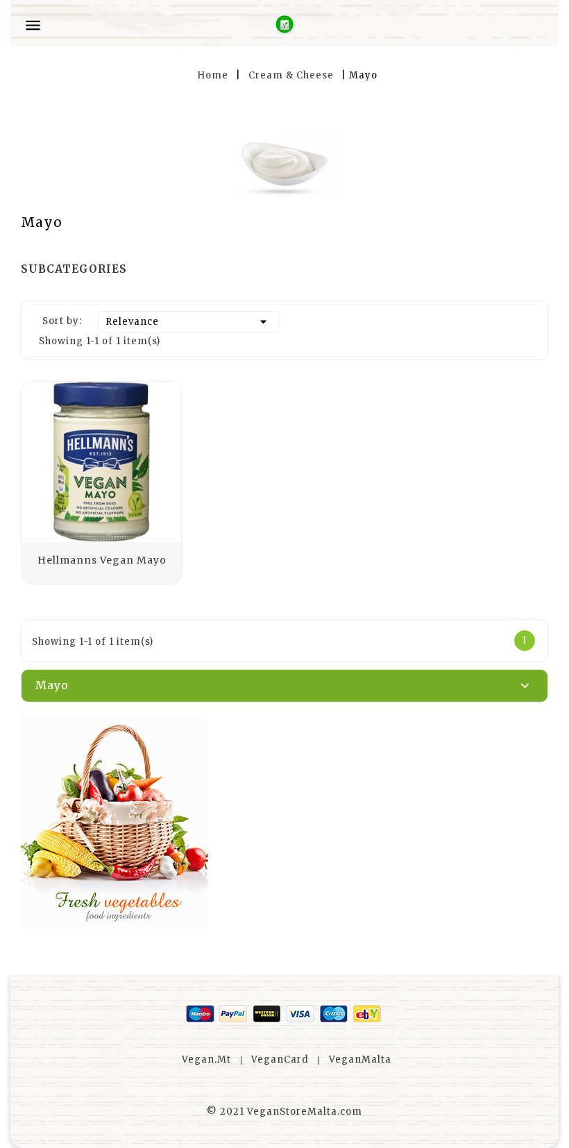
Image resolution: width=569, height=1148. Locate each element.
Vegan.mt (206, 1059)
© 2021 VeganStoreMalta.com (284, 1111)
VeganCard (280, 1059)
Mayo (52, 685)
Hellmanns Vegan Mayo (102, 560)
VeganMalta (360, 1059)
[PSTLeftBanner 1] (284, 822)
